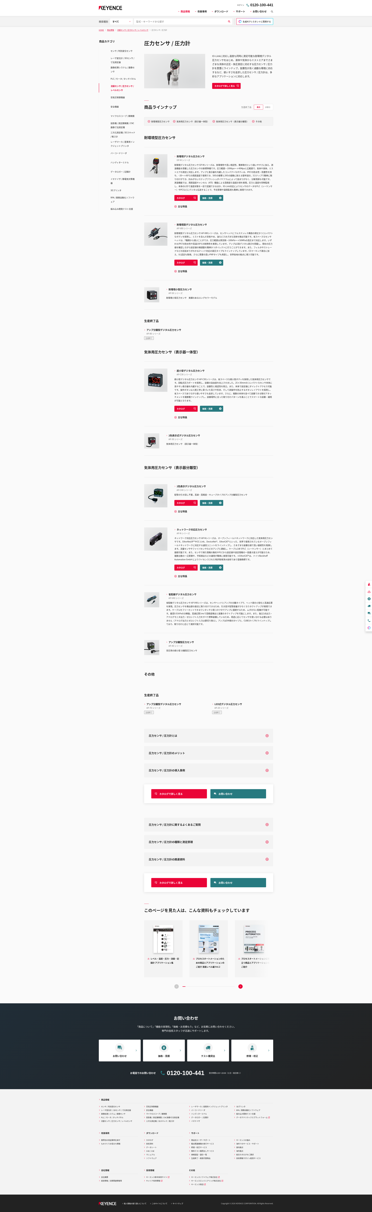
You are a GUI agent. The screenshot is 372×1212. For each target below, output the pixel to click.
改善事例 (202, 11)
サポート (240, 11)
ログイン (240, 5)
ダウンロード (221, 11)
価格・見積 (207, 197)
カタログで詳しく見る (224, 85)
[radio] (258, 107)
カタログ (181, 197)
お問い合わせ (260, 11)
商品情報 (185, 11)
